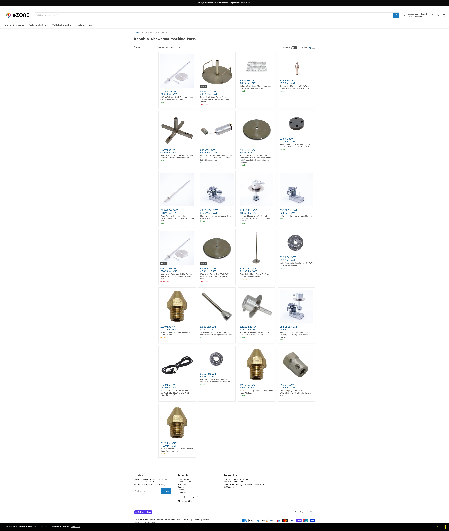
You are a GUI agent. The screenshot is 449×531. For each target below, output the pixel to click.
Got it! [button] (437, 527)
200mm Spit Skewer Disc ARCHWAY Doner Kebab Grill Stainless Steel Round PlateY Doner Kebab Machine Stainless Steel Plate (255, 158)
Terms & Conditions (183, 520)
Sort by (161, 48)
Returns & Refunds (156, 520)
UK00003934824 (230, 487)
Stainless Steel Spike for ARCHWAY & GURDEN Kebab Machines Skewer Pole (295, 87)
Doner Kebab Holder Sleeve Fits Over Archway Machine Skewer (254, 275)
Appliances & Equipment (38, 25)
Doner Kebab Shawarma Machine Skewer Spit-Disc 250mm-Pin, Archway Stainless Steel (176, 276)
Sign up (166, 491)
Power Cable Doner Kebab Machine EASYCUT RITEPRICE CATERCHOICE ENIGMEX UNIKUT (174, 392)
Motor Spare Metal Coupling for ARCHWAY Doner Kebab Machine (296, 264)
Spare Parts (80, 25)
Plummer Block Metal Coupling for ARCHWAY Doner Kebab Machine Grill (215, 380)
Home (136, 32)
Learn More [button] (75, 527)
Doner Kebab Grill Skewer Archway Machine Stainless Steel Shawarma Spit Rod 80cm (177, 218)
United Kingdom (303, 512)
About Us (206, 520)
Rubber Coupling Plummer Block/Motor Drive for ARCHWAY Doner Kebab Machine (296, 145)
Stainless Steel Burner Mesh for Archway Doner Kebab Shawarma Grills (255, 87)
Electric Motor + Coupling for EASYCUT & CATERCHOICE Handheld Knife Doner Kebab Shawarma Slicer (216, 157)
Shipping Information (141, 520)
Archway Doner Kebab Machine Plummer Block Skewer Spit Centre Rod (255, 333)
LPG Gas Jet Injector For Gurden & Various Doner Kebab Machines (176, 450)
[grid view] (310, 47)
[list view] (313, 47)
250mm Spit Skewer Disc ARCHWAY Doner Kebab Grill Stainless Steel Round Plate (215, 276)
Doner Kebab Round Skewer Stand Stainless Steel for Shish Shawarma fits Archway (215, 99)
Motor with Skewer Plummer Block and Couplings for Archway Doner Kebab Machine (295, 334)
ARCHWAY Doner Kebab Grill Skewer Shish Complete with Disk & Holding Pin (177, 98)
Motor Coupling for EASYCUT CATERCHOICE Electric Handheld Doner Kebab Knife (295, 392)
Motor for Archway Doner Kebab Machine (296, 216)
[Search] (396, 15)
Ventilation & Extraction (61, 25)
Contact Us (196, 520)
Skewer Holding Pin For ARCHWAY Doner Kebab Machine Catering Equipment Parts (216, 333)
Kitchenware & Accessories (13, 25)
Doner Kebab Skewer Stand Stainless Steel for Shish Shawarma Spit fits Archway (176, 156)
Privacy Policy (160, 485)
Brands (92, 25)
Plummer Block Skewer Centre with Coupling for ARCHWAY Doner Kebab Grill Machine (256, 218)
